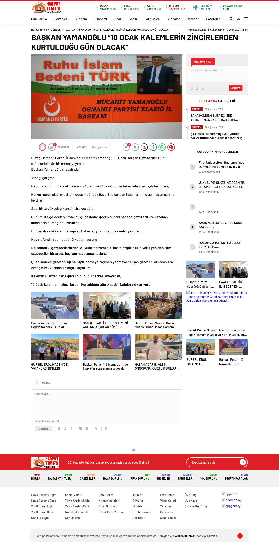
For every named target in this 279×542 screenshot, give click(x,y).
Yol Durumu (208, 477)
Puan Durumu (139, 477)
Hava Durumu (112, 477)
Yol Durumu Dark (42, 512)
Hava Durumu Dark (43, 500)
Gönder (43, 428)
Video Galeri (168, 500)
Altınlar (138, 495)
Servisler (60, 19)
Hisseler (163, 477)
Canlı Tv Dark (73, 495)
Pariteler (185, 477)
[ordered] (81, 428)
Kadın (133, 19)
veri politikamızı (185, 536)
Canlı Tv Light (40, 518)
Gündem (81, 19)
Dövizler (138, 500)
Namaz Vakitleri (60, 477)
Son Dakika (39, 19)
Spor (118, 19)
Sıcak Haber (168, 518)
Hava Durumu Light (44, 495)
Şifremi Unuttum (196, 506)
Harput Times (39, 29)
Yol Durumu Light (42, 506)
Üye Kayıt (191, 500)
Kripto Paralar (236, 477)
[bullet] (86, 428)
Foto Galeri (152, 19)
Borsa (35, 477)
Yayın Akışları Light (77, 500)
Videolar (174, 19)
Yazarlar (193, 19)
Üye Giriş (190, 495)
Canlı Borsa (106, 495)
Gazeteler (213, 19)
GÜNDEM (56, 29)
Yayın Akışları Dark (77, 506)
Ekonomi (100, 19)
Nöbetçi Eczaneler (77, 512)
